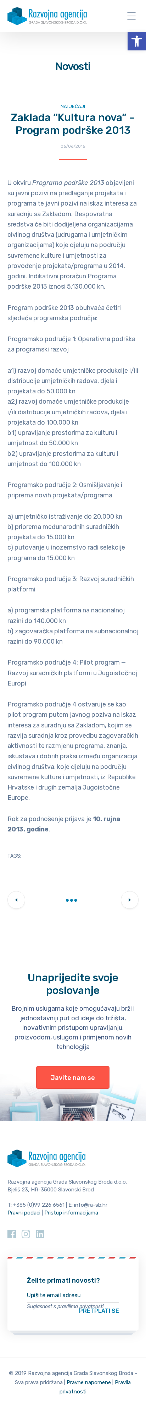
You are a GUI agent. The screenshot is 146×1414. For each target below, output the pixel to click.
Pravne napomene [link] (89, 1382)
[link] (137, 41)
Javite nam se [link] (73, 1078)
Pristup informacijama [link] (71, 1213)
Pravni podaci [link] (23, 1213)
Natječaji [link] (73, 106)
